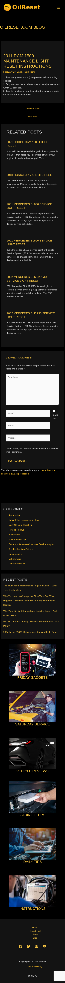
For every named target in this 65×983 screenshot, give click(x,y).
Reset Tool (35, 931)
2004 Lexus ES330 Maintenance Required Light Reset (30, 632)
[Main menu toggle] (59, 8)
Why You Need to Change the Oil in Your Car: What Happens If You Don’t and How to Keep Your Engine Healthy (29, 600)
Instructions (29, 72)
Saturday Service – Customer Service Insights (31, 544)
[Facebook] (21, 946)
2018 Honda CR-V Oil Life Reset (30, 174)
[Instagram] (36, 946)
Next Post (32, 116)
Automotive (14, 515)
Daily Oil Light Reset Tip (20, 525)
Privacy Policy (35, 967)
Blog (35, 938)
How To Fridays (16, 530)
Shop (35, 934)
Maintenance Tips (17, 539)
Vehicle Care (15, 559)
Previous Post (32, 109)
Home (35, 927)
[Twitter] (28, 946)
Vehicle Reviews (17, 564)
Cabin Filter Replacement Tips (24, 520)
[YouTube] (44, 946)
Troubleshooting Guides (20, 549)
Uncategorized (16, 554)
